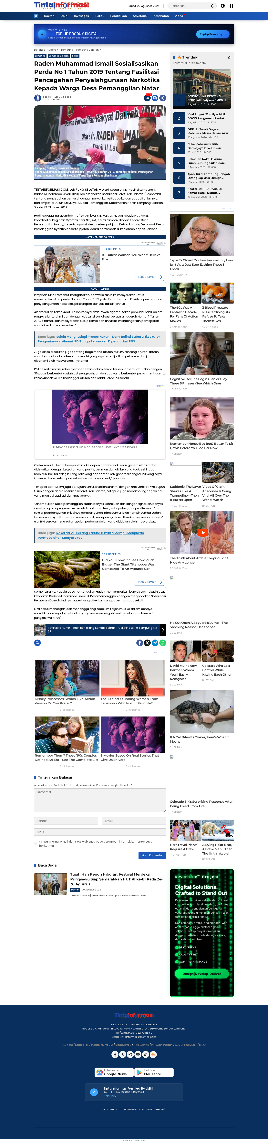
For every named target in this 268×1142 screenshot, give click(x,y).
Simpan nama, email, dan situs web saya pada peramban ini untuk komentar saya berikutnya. (95, 844)
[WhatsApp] (162, 643)
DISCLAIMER (123, 1045)
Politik (75, 55)
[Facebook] (139, 643)
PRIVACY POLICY (162, 1045)
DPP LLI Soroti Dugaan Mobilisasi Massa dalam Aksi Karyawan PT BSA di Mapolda (209, 131)
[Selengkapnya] (229, 57)
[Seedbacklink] (153, 1054)
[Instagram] (130, 1057)
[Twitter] (147, 643)
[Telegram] (155, 643)
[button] (213, 6)
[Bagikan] (162, 98)
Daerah (75, 889)
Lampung (40, 55)
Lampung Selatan (59, 55)
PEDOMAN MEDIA (102, 1045)
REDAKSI (67, 1045)
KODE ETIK (82, 1045)
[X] (123, 1057)
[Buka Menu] (231, 6)
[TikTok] (146, 1057)
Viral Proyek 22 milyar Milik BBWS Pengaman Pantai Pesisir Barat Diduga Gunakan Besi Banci (207, 116)
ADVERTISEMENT (186, 1045)
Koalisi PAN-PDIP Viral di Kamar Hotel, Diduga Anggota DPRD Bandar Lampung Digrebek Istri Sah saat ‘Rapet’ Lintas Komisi (208, 191)
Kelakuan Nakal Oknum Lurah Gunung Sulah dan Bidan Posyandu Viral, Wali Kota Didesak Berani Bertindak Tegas (207, 161)
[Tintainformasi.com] (61, 6)
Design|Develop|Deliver (202, 974)
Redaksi (47, 97)
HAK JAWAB (141, 1045)
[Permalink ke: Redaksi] (38, 98)
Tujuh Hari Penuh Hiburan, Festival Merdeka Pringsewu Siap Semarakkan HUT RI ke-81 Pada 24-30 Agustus (116, 879)
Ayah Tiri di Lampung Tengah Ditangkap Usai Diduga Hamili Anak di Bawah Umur (209, 176)
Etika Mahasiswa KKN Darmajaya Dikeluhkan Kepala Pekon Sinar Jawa (206, 146)
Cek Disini (109, 1096)
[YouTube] (138, 1057)
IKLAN (203, 1045)
